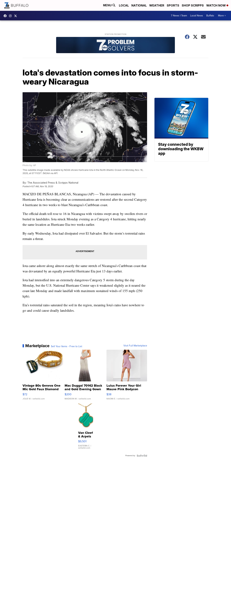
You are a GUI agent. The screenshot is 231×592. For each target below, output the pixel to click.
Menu (107, 5)
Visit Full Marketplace (135, 345)
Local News (196, 15)
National (139, 5)
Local (124, 5)
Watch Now (216, 5)
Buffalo (210, 15)
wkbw (11, 15)
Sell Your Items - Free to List (66, 346)
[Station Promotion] (115, 45)
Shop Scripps (193, 5)
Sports (173, 5)
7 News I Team (179, 15)
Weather (156, 5)
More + (222, 15)
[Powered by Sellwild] (142, 455)
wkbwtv (6, 15)
